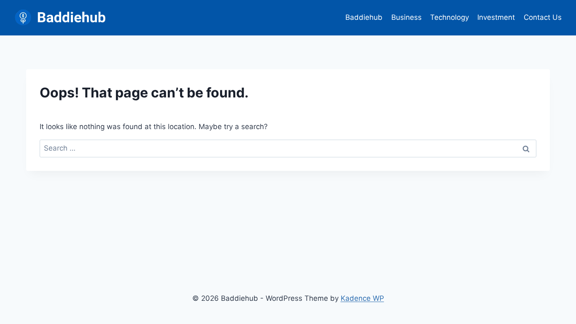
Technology (449, 17)
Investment (496, 17)
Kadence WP (362, 298)
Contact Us (543, 17)
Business (406, 17)
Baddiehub (363, 17)
